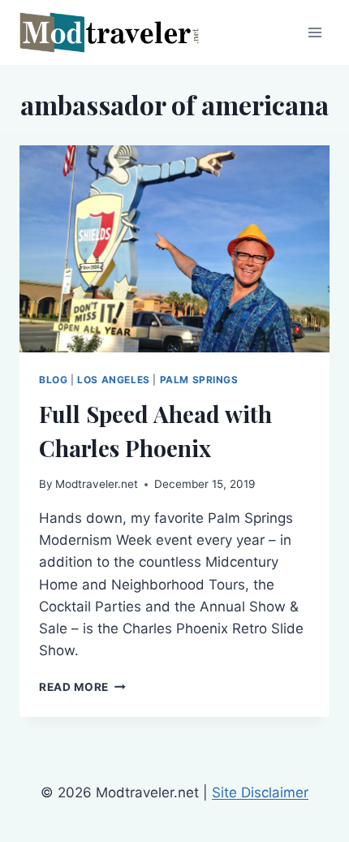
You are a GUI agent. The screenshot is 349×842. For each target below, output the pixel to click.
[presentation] (174, 248)
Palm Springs (199, 380)
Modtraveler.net (96, 483)
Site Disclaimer (260, 792)
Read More (82, 686)
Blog (53, 380)
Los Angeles (113, 380)
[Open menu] (314, 32)
